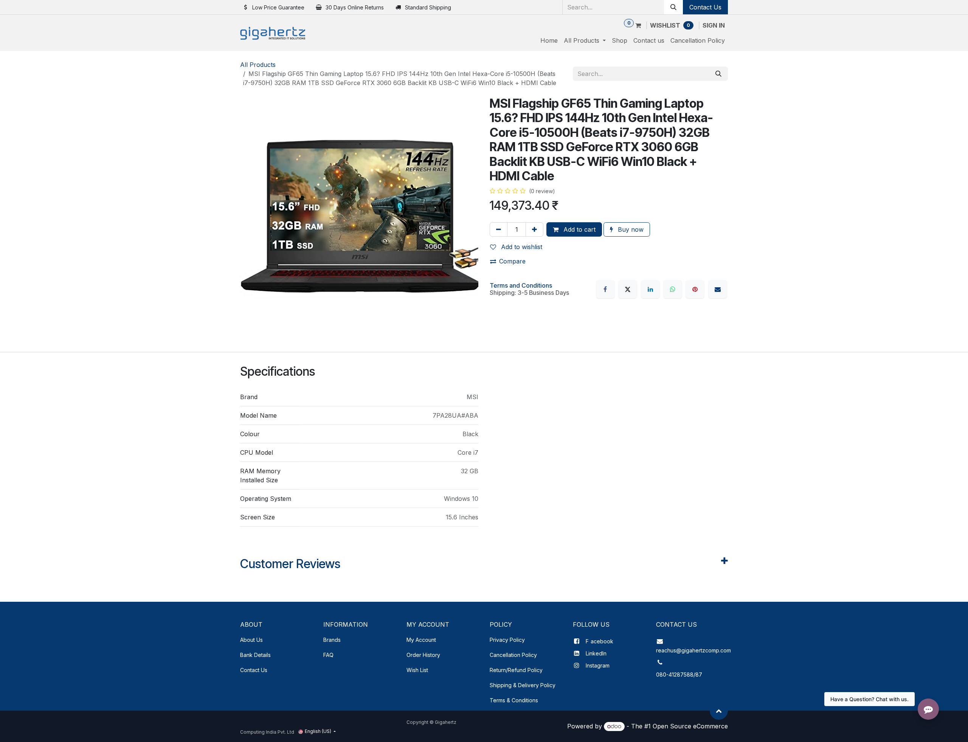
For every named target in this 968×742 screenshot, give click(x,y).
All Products (258, 64)
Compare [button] (512, 261)
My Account (421, 640)
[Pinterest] (695, 289)
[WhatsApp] (673, 289)
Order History (423, 655)
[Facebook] (605, 289)
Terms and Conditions (521, 285)
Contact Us (705, 7)
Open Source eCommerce (690, 726)
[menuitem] (549, 40)
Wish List (417, 670)
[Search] (673, 7)
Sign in (714, 25)
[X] (628, 289)
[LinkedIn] (650, 289)
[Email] (718, 289)
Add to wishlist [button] (520, 247)
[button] (719, 711)
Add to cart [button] (579, 229)
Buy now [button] (630, 229)
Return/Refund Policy (516, 670)
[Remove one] (498, 229)
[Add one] (534, 229)
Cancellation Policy (513, 655)
